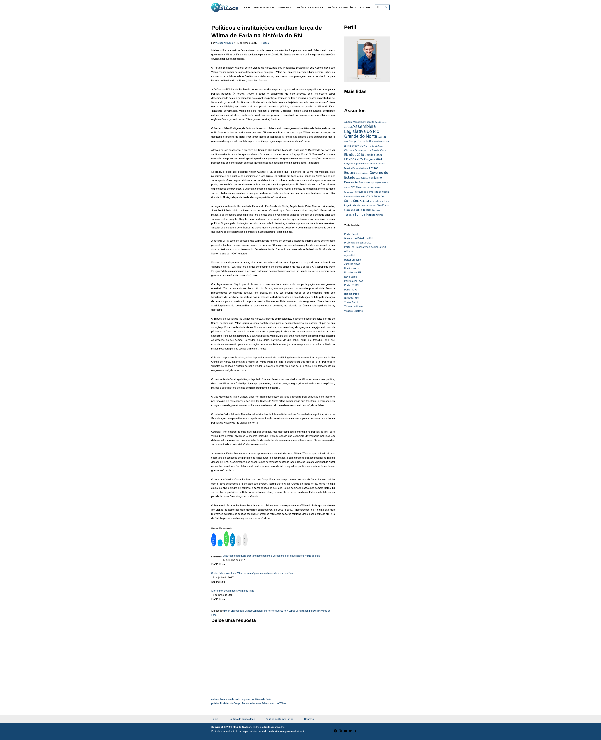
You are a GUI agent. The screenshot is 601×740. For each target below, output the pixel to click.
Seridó (380, 205)
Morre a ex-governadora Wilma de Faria (232, 590)
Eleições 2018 (354, 155)
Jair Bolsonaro (362, 182)
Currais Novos (377, 146)
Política (265, 43)
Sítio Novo (376, 210)
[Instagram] (340, 731)
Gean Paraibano (362, 173)
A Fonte (348, 251)
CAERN (382, 136)
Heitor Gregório (352, 259)
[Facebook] (335, 731)
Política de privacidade (310, 7)
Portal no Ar (350, 289)
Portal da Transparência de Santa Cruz (365, 247)
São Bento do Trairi (361, 209)
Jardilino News (352, 263)
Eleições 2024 (373, 159)
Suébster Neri (351, 298)
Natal (354, 187)
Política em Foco (353, 280)
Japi (372, 183)
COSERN (355, 146)
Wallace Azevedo (264, 7)
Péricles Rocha (367, 201)
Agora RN (349, 255)
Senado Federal (369, 205)
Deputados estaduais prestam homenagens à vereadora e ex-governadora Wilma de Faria (271, 555)
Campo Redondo (359, 141)
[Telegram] (355, 731)
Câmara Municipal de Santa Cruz (365, 150)
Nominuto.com (352, 268)
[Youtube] (345, 731)
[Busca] (386, 7)
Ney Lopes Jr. (290, 610)
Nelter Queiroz (275, 610)
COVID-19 (365, 145)
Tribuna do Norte (353, 306)
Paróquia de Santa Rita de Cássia (371, 191)
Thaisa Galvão (351, 302)
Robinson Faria (306, 610)
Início (247, 7)
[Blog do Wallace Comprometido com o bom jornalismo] (224, 7)
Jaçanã (378, 183)
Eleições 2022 (354, 159)
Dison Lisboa (231, 610)
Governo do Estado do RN (358, 238)
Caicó (346, 141)
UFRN (317, 610)
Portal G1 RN (351, 285)
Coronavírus (375, 141)
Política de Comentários (342, 7)
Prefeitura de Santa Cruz (357, 242)
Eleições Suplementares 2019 (359, 163)
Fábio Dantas (245, 610)
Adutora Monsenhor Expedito (359, 122)
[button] (292, 7)
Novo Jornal (350, 276)
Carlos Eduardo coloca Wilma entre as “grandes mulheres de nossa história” (252, 573)
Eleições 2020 (373, 154)
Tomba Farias (365, 214)
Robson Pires (351, 293)
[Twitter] (350, 731)
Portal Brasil (351, 234)
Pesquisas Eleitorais (354, 196)
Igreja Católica (362, 178)
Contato (365, 7)
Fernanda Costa (360, 168)
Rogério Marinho (352, 205)
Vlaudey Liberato (353, 310)
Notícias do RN (352, 272)
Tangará (349, 214)
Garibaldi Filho (259, 610)
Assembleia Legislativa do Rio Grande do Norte (361, 131)
